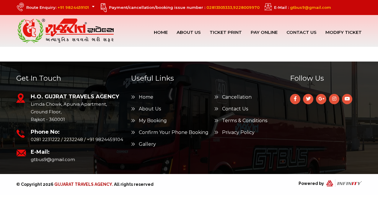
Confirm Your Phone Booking (173, 132)
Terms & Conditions (244, 120)
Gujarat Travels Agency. (83, 184)
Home (161, 32)
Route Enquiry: (57, 7)
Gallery (147, 144)
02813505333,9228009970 (233, 7)
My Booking (152, 120)
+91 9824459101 (73, 7)
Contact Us (301, 32)
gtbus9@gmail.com (310, 7)
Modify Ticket (343, 32)
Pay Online (264, 32)
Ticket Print (226, 32)
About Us (189, 32)
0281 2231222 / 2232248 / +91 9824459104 (77, 139)
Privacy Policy (238, 132)
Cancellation (236, 97)
